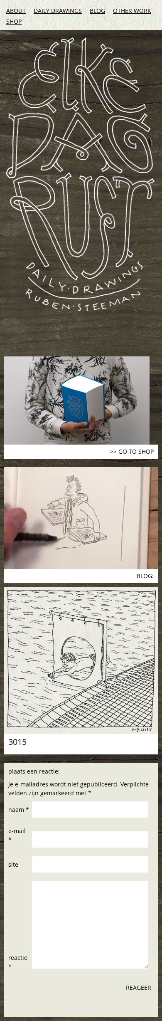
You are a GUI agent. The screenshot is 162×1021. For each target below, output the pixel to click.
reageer (138, 987)
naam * (18, 809)
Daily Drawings (58, 11)
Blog (97, 11)
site (13, 864)
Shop (14, 21)
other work (132, 11)
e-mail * (17, 835)
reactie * (17, 962)
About (16, 11)
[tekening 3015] (81, 660)
